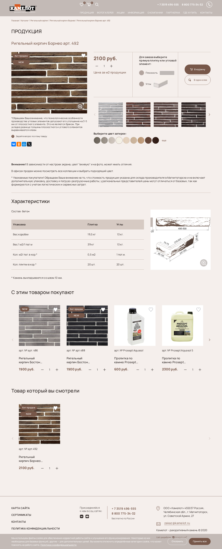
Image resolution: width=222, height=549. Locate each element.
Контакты (206, 12)
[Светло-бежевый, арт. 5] (126, 140)
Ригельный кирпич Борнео (62, 20)
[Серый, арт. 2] (104, 140)
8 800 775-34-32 (192, 4)
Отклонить (177, 541)
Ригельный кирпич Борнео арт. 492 (93, 20)
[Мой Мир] (24, 144)
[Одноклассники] (19, 144)
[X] (29, 144)
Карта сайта (20, 508)
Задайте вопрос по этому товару (31, 136)
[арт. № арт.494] (138, 126)
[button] (209, 114)
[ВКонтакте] (13, 144)
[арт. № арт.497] (193, 126)
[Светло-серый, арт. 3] (111, 140)
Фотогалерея (105, 12)
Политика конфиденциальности (35, 528)
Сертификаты (21, 515)
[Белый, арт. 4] (119, 140)
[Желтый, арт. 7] (140, 140)
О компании (155, 12)
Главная (15, 20)
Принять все (200, 541)
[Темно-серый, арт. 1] (97, 140)
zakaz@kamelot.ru (177, 523)
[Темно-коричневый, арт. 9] (155, 140)
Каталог (25, 20)
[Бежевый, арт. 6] (133, 140)
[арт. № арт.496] (166, 126)
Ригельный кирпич (39, 20)
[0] (82, 5)
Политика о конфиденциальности (58, 544)
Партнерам (173, 12)
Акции (120, 12)
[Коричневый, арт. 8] (148, 140)
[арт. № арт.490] (110, 126)
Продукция (87, 12)
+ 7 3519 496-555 (168, 4)
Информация (136, 12)
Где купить (190, 12)
